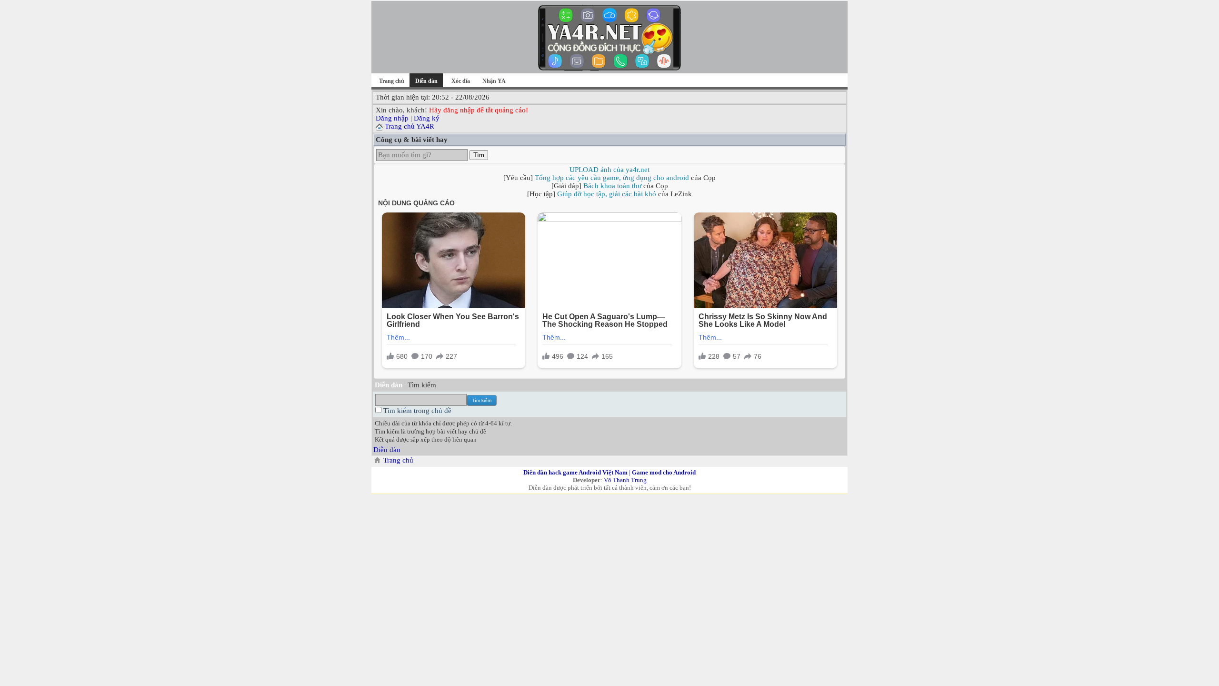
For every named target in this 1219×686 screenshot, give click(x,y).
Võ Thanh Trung (625, 480)
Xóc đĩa (460, 81)
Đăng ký (427, 118)
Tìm (478, 155)
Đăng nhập (392, 118)
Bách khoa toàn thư (612, 186)
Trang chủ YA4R (409, 126)
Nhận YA (494, 81)
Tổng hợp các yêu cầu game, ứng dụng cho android (612, 178)
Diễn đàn (386, 450)
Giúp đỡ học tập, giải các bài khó (606, 194)
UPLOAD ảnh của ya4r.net (609, 169)
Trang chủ (391, 81)
